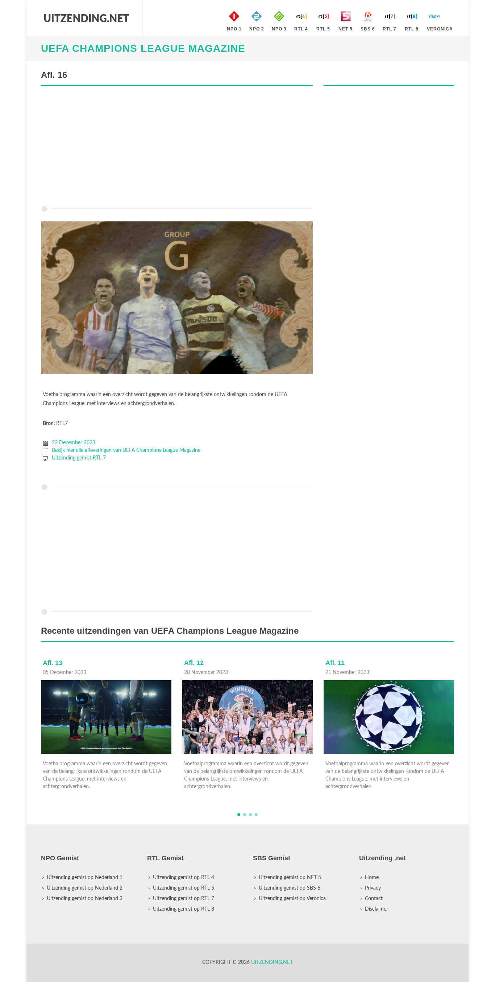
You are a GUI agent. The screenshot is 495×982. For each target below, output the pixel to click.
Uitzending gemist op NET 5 (290, 877)
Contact (374, 898)
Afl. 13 (52, 662)
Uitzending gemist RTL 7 (79, 458)
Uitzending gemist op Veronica (292, 898)
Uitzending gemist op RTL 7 (183, 898)
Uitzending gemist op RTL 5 (183, 888)
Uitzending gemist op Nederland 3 (84, 898)
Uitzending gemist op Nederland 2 (84, 888)
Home (372, 877)
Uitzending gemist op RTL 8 (183, 909)
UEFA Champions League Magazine (143, 48)
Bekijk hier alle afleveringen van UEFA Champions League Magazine (126, 450)
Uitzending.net (272, 962)
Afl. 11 (335, 662)
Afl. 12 (194, 662)
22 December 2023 (73, 442)
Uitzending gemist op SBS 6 (289, 888)
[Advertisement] (177, 147)
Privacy (373, 888)
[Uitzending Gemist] (86, 18)
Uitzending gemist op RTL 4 (183, 877)
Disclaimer (376, 909)
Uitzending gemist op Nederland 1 (84, 877)
